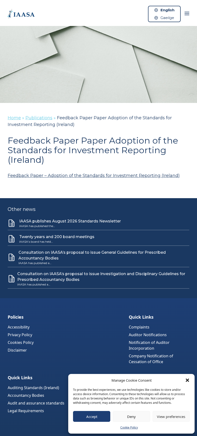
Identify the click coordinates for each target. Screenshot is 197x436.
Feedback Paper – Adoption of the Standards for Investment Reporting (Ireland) (94, 175)
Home (14, 117)
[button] (187, 380)
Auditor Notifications (148, 334)
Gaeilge (167, 17)
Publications (38, 117)
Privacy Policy (20, 334)
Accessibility (19, 327)
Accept (91, 416)
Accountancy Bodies (26, 395)
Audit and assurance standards (36, 403)
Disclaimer (17, 350)
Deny (131, 416)
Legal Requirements (26, 410)
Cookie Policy (129, 427)
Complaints (139, 327)
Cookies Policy (21, 342)
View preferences (171, 416)
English (167, 10)
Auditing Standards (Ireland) (33, 387)
